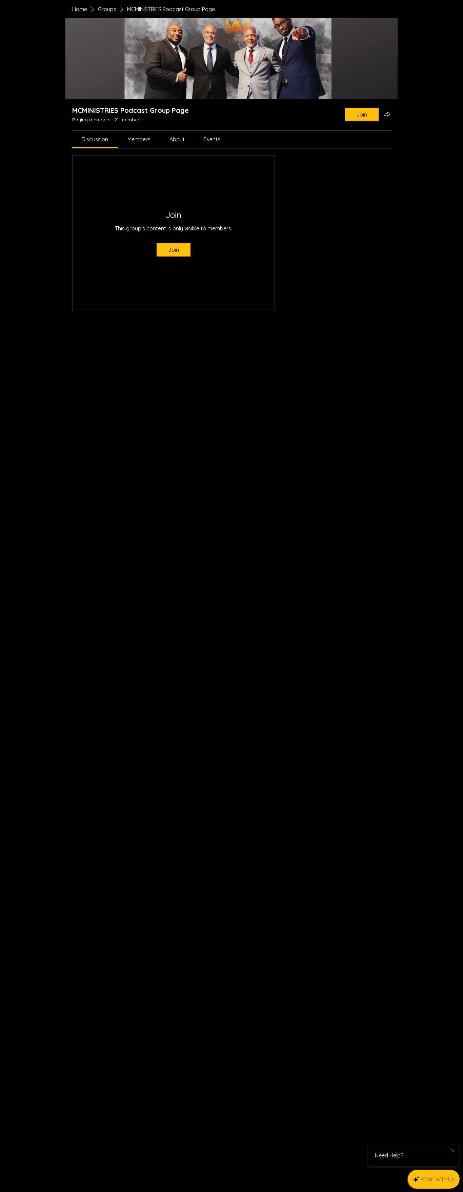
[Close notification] (453, 1151)
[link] (95, 139)
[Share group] (387, 114)
